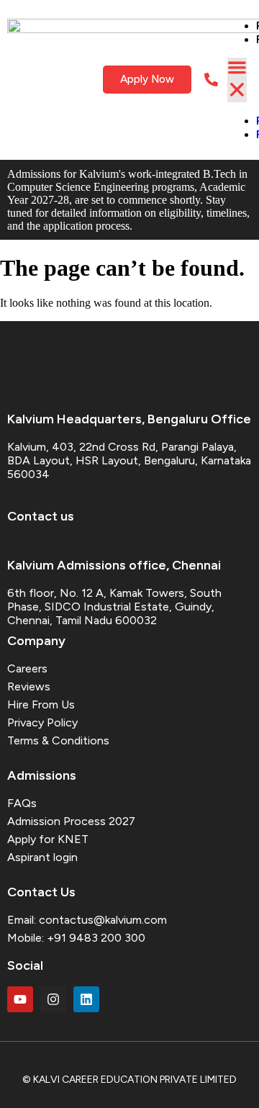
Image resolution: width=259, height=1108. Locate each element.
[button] (237, 80)
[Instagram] (53, 999)
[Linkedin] (86, 999)
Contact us (40, 516)
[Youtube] (20, 999)
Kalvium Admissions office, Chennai (114, 565)
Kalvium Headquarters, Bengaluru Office (129, 419)
